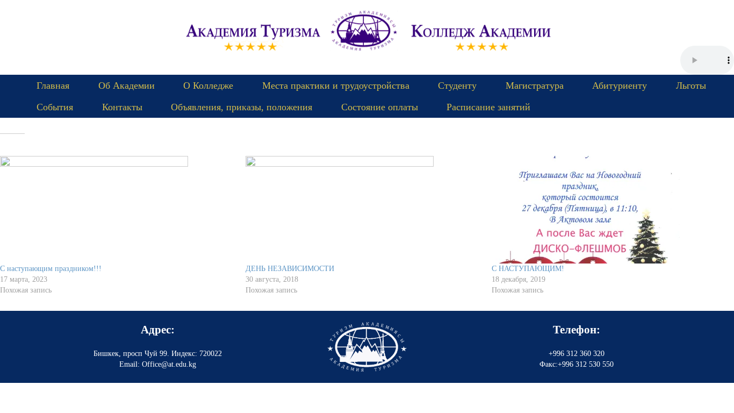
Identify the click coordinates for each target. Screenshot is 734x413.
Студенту (457, 85)
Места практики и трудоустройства (335, 85)
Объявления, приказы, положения (241, 107)
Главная (53, 85)
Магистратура (535, 85)
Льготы (691, 85)
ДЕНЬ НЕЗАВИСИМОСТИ (290, 269)
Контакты (122, 107)
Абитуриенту (619, 85)
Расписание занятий (488, 107)
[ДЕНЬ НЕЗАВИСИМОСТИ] (363, 210)
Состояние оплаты (379, 107)
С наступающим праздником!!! (51, 269)
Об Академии (126, 85)
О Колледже (208, 85)
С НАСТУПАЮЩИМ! (528, 269)
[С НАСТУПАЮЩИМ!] (609, 210)
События (55, 107)
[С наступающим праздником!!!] (117, 210)
